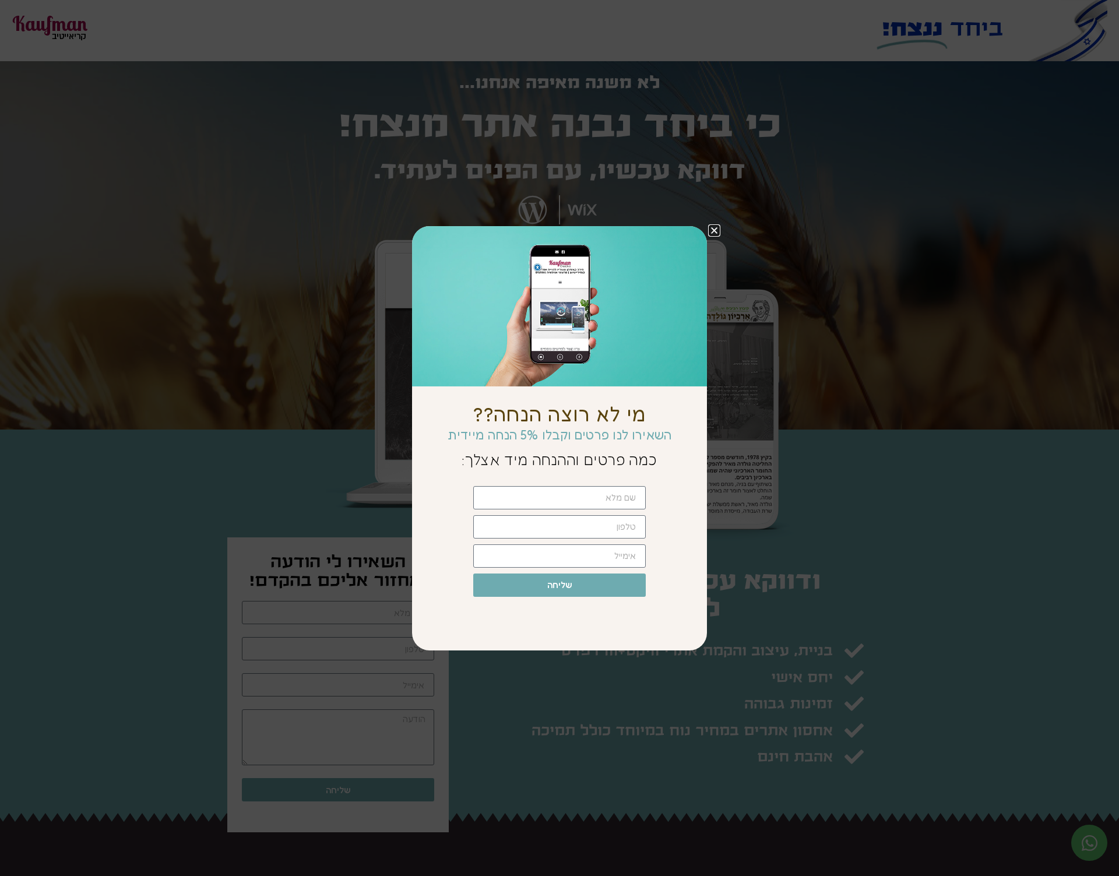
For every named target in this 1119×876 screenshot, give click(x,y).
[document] (559, 438)
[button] (714, 230)
